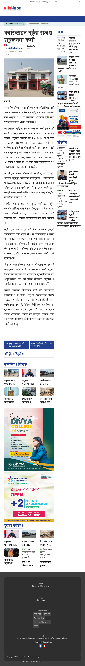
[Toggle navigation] (6, 19)
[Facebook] (40, 646)
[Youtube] (44, 646)
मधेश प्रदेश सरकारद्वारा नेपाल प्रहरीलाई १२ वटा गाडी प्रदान (74, 196)
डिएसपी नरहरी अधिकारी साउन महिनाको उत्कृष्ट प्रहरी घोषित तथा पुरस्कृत (75, 154)
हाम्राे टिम (47, 614)
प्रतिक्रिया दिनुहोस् (14, 354)
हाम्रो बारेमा (37, 614)
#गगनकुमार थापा (34, 24)
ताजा (60, 32)
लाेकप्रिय (62, 142)
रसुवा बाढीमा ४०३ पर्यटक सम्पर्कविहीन (9, 383)
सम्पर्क (36, 625)
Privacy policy (39, 618)
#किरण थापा (44, 24)
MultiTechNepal (36, 661)
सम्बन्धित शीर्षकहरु (15, 364)
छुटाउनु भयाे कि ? (13, 525)
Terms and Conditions (42, 622)
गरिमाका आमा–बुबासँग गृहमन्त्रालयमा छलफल (46, 567)
